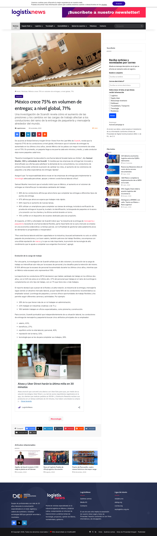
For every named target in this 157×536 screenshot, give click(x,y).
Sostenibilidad (62, 26)
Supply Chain (26, 26)
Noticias (15, 26)
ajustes (104, 4)
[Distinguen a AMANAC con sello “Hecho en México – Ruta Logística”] (113, 203)
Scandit (77, 141)
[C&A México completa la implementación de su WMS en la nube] (113, 181)
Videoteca (93, 26)
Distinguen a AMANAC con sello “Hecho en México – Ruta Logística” (130, 202)
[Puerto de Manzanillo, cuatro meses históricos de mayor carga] (85, 458)
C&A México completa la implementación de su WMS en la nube (131, 180)
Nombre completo (116, 73)
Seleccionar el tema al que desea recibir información (121, 91)
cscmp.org (119, 506)
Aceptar (119, 3)
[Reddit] (44, 134)
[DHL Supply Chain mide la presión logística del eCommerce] (113, 192)
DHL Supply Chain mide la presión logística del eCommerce (130, 191)
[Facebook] (17, 134)
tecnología (19, 178)
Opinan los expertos (78, 26)
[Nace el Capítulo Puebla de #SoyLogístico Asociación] (56, 458)
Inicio (18, 91)
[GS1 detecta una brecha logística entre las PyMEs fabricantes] (113, 159)
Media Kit (83, 502)
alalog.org (118, 502)
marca (37, 241)
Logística (38, 26)
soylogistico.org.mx (122, 509)
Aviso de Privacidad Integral (126, 532)
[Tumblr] (33, 134)
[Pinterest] (39, 134)
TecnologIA (49, 26)
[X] (22, 134)
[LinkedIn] (28, 134)
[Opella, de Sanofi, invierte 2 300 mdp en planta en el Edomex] (27, 458)
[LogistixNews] (28, 13)
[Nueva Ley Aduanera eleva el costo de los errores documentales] (113, 170)
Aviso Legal (93, 514)
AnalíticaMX (71, 532)
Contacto (103, 26)
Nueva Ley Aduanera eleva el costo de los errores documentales (131, 169)
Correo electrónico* (116, 81)
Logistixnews (21, 128)
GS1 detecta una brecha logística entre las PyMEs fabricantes (130, 158)
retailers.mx (119, 499)
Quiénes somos (85, 499)
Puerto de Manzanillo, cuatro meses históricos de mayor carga (84, 468)
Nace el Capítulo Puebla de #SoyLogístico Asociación (53, 468)
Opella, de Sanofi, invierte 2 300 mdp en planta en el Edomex (26, 468)
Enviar (112, 116)
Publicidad (141, 532)
